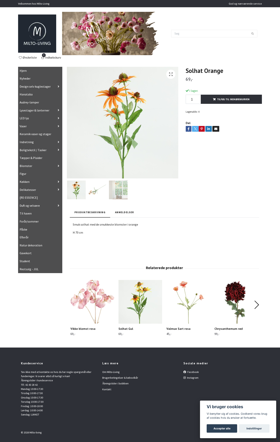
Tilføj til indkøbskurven (233, 99)
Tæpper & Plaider (31, 158)
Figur (23, 174)
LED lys (24, 118)
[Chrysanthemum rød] (236, 302)
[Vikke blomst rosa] (92, 302)
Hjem (23, 71)
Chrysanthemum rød (228, 329)
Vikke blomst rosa (82, 329)
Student (25, 261)
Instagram (192, 377)
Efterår (24, 237)
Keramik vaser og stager (35, 134)
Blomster (26, 166)
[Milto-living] (37, 34)
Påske (23, 229)
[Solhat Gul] (140, 302)
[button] (256, 305)
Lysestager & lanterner (34, 110)
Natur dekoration (31, 245)
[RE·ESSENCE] (29, 197)
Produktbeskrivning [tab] (90, 212)
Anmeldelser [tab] (124, 212)
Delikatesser (28, 190)
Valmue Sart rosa (178, 329)
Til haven (26, 213)
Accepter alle (222, 428)
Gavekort (26, 253)
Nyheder (25, 78)
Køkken (25, 182)
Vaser (23, 126)
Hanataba (26, 94)
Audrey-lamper (29, 102)
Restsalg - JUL (29, 269)
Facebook (193, 372)
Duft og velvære (30, 205)
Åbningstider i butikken (115, 383)
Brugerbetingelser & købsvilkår (120, 377)
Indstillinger (254, 428)
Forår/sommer (29, 221)
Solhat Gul (125, 329)
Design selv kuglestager (35, 86)
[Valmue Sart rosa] (188, 302)
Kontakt (106, 389)
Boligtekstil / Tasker (33, 150)
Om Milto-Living (111, 372)
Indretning (27, 142)
